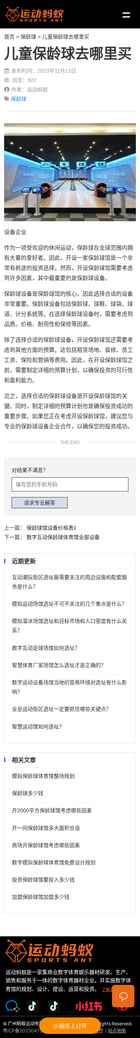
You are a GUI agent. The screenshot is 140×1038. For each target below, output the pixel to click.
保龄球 (28, 37)
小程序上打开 (70, 1025)
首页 (9, 37)
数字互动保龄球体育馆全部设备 (63, 537)
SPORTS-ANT (34, 14)
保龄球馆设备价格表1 (52, 528)
